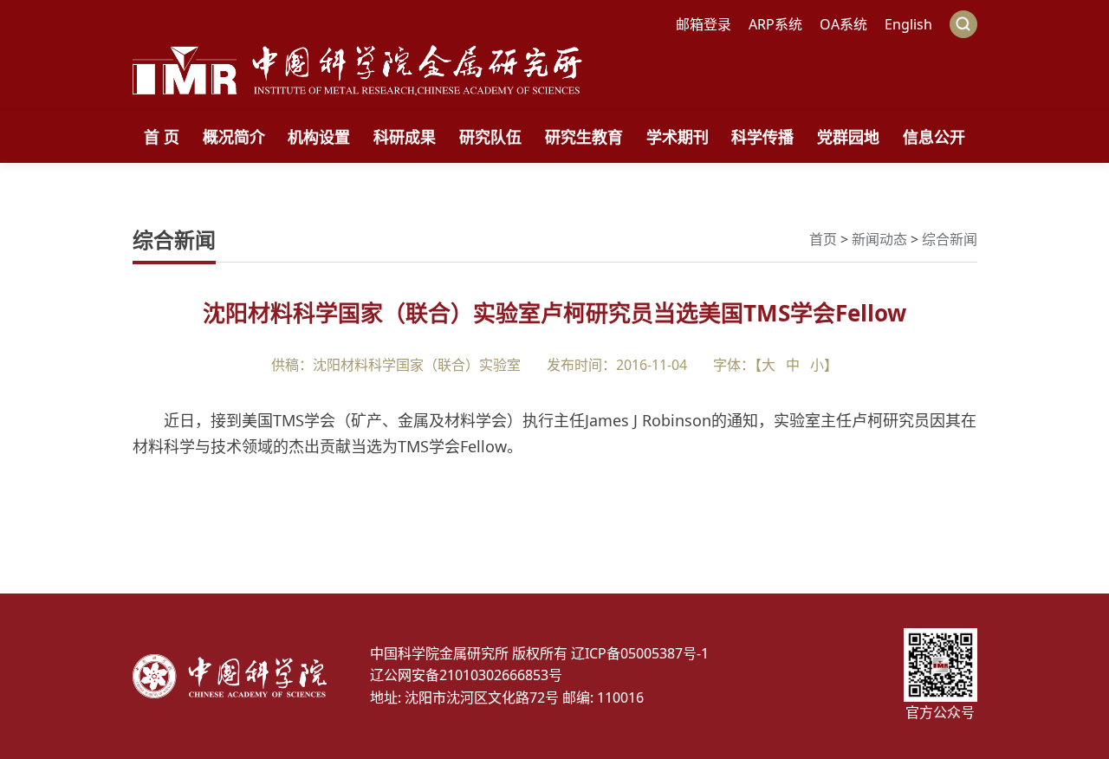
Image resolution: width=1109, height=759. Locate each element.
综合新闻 (949, 239)
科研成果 (404, 136)
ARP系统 (775, 24)
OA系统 (843, 24)
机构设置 (319, 136)
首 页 (161, 136)
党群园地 (848, 136)
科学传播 (762, 136)
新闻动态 (879, 239)
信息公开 (934, 136)
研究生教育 (584, 136)
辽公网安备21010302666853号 (466, 674)
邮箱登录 (703, 24)
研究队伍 (490, 136)
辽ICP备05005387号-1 (640, 653)
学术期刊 (677, 136)
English (908, 24)
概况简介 (234, 136)
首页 (823, 239)
